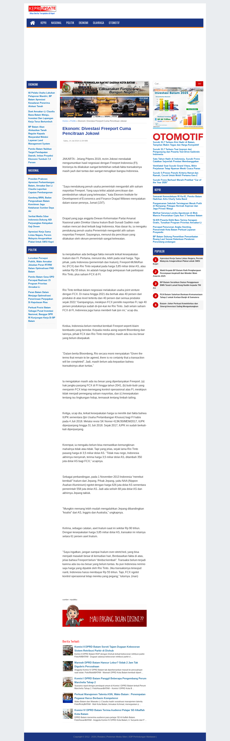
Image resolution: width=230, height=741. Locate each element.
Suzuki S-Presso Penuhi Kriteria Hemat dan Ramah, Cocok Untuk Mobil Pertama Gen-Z (175, 174)
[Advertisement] (115, 55)
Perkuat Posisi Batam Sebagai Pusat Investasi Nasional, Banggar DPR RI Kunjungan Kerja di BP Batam (41, 314)
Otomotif (114, 23)
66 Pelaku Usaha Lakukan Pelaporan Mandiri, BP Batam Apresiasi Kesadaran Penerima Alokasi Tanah (41, 100)
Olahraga (98, 23)
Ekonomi (83, 23)
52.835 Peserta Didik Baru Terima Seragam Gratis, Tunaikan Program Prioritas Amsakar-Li (177, 221)
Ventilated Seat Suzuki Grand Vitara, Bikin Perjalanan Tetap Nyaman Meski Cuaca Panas (176, 167)
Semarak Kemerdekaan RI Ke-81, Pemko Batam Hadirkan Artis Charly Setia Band (177, 197)
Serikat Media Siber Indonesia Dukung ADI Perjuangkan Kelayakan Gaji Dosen (40, 221)
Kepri (43, 23)
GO (199, 84)
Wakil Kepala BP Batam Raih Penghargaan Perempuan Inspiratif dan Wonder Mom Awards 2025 (177, 273)
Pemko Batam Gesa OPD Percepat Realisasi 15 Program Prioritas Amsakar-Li (41, 282)
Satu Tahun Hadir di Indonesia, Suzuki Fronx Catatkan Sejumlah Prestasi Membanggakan (176, 160)
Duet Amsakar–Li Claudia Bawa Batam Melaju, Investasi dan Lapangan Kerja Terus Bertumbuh (41, 116)
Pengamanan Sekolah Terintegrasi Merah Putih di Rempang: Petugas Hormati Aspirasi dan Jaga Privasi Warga (177, 206)
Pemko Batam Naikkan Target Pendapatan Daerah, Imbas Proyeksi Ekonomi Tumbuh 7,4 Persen (40, 156)
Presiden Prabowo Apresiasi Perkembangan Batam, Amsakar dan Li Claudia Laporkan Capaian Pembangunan (41, 186)
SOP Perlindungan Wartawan (142, 737)
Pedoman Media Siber (117, 737)
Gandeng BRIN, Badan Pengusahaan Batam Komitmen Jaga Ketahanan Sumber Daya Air (41, 204)
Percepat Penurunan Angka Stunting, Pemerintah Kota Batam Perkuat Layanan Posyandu (174, 229)
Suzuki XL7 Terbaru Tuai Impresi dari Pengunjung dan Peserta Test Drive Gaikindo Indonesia (176, 152)
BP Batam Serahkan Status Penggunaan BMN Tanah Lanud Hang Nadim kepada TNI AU (177, 285)
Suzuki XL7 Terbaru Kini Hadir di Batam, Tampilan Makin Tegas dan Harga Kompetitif (176, 143)
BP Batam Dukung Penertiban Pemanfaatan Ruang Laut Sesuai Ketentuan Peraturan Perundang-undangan (175, 239)
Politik (70, 23)
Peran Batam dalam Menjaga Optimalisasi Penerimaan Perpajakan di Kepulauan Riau (40, 297)
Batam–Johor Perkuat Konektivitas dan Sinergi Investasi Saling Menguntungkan (179, 305)
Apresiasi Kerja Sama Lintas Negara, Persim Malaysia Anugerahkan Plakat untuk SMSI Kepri (41, 236)
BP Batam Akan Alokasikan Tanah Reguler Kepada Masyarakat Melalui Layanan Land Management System (39, 135)
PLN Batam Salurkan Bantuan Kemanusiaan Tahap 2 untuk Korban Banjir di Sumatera (181, 296)
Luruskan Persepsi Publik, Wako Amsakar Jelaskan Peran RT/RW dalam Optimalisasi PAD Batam (41, 265)
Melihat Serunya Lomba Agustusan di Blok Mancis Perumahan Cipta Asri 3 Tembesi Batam (177, 214)
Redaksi (101, 737)
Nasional (56, 23)
